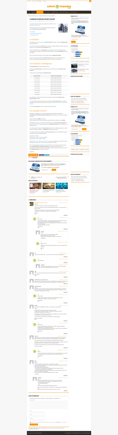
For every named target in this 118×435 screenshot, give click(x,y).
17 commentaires (51, 21)
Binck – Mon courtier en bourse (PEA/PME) (78, 98)
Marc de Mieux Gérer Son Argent (41, 202)
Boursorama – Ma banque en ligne (77, 101)
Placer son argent (47, 12)
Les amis (44, 1)
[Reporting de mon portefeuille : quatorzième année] (74, 71)
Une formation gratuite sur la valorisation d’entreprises (61, 177)
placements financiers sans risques (53, 165)
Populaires (73, 61)
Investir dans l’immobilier (64, 12)
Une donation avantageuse (36, 33)
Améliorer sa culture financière (76, 135)
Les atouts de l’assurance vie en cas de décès (49, 191)
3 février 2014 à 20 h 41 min (63, 253)
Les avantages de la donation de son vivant (60, 191)
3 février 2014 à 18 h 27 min (63, 217)
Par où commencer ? (73, 12)
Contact (33, 1)
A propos (29, 1)
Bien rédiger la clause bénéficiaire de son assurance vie (34, 191)
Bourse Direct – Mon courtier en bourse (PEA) (79, 99)
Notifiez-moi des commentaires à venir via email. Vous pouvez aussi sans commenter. (49, 422)
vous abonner (57, 422)
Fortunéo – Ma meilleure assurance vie (78, 102)
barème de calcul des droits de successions (41, 141)
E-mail (31, 414)
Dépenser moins (40, 12)
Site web (31, 418)
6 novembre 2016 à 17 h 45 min (63, 242)
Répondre (65, 215)
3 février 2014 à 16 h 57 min (63, 202)
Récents (77, 61)
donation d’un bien (39, 42)
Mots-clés (87, 61)
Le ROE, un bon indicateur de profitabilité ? (36, 177)
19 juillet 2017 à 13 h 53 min (63, 286)
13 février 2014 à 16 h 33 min (63, 271)
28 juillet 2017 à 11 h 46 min (63, 305)
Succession (35, 157)
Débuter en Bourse (55, 12)
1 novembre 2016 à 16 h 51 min (63, 231)
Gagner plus (33, 12)
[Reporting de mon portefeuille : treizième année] (74, 66)
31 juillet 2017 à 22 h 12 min (63, 294)
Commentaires (81, 61)
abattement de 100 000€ (39, 122)
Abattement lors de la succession (36, 137)
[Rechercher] (90, 1)
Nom (31, 410)
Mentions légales (38, 1)
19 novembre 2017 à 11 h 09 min (62, 336)
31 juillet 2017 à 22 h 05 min (63, 323)
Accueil (29, 12)
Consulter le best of (74, 49)
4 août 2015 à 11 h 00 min (64, 279)
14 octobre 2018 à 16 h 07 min (63, 377)
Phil (31, 21)
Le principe (33, 31)
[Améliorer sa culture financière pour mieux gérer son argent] (59, 6)
